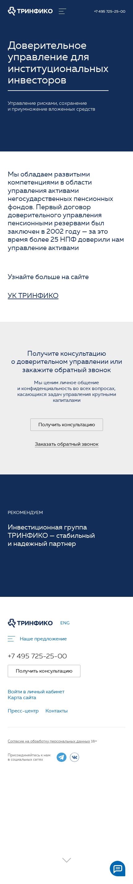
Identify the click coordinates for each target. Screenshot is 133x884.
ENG (65, 623)
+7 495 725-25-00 (109, 11)
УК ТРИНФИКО (33, 296)
